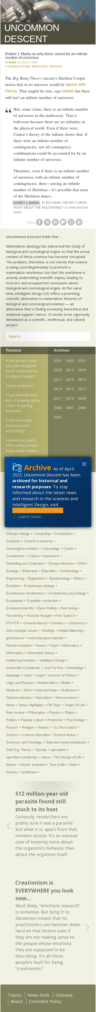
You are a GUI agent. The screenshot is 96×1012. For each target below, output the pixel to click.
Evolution (13, 586)
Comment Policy (45, 1001)
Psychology (75, 720)
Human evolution (19, 645)
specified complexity (21, 757)
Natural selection (18, 698)
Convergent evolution (22, 548)
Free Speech (65, 616)
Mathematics (40, 66)
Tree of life (57, 765)
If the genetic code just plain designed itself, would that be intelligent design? (22, 368)
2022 (70, 360)
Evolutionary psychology (67, 593)
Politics (11, 720)
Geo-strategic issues (22, 630)
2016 (70, 379)
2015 (82, 379)
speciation (58, 750)
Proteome (55, 720)
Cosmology (51, 548)
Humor (41, 645)
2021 (82, 360)
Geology (48, 630)
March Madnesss (19, 385)
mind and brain (46, 690)
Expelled (33, 601)
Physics (55, 712)
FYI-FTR (12, 623)
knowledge (75, 668)
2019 (70, 369)
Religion (28, 727)
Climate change (18, 534)
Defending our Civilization (25, 563)
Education (49, 571)
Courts (68, 548)
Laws (28, 675)
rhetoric (43, 727)
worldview (29, 772)
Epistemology (59, 578)
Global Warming (70, 630)
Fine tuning (68, 608)
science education (36, 735)
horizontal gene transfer (46, 638)
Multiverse (55, 66)
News (13, 62)
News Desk (38, 995)
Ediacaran (30, 571)
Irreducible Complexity (23, 668)
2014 (58, 388)
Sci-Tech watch (64, 727)
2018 (82, 369)
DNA (81, 563)
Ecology (12, 571)
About (16, 1001)
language (13, 675)
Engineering (15, 578)
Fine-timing (14, 616)
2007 (70, 407)
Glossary (64, 995)
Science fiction (65, 735)
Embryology (70, 571)
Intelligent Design (19, 66)
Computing (42, 534)
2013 (70, 388)
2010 (70, 398)
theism (11, 765)
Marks (68, 91)
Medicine (13, 690)
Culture (33, 556)
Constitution (63, 534)
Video (73, 765)
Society (41, 750)
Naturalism (43, 698)
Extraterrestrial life (20, 608)
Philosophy (36, 712)
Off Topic (54, 705)
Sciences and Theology (24, 742)
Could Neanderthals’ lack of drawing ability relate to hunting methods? (23, 403)
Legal (40, 675)
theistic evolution (32, 765)
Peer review (15, 712)
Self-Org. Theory (18, 750)
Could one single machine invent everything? (19, 425)
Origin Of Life (75, 705)
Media (65, 683)
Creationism (15, 556)
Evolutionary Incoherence (25, 593)
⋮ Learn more (26, 516)
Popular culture (32, 720)
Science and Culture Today (38, 510)
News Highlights (31, 705)
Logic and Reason (20, 683)
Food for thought (39, 616)
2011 (58, 398)
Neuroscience (66, 698)
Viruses (12, 772)
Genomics (77, 623)
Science (12, 735)
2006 (82, 407)
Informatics (70, 645)
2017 (58, 379)
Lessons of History (62, 675)
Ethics (79, 578)
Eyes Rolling (47, 608)
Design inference (61, 563)
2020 (58, 369)
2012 (82, 388)
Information (14, 653)
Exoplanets (14, 601)
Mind (27, 690)
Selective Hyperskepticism (66, 742)
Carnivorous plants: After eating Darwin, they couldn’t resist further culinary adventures (22, 450)
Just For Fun (53, 668)
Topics (14, 995)
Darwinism (51, 556)
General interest (35, 623)
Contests (13, 541)
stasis (45, 757)
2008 (58, 407)
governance (15, 638)
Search (80, 336)
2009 (82, 398)
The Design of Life (67, 757)
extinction (51, 601)
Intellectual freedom (21, 660)
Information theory (41, 653)
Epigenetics (37, 578)
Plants (70, 712)
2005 (58, 417)
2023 (58, 360)
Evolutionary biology (39, 586)
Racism (12, 727)
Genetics (58, 623)
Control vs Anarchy (38, 541)
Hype (54, 645)
